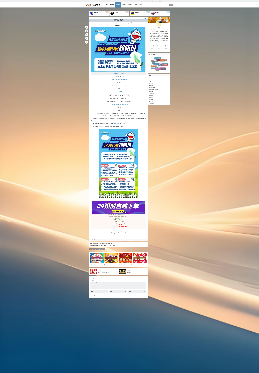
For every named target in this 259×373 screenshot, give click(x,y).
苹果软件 (146, 1)
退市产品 (151, 101)
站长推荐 (151, 91)
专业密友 (151, 99)
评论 (158, 69)
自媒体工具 (151, 103)
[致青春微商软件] (93, 4)
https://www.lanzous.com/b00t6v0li (119, 104)
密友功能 (161, 69)
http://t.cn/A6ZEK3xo (119, 91)
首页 (142, 1)
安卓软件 (151, 1)
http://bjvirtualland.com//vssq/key (119, 85)
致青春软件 (95, 243)
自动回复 (162, 68)
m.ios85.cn (123, 227)
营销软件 (151, 97)
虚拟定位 (163, 60)
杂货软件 (165, 1)
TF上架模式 (157, 66)
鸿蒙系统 (151, 95)
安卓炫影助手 (93, 264)
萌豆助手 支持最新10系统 (138, 264)
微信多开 (157, 58)
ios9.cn (121, 225)
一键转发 (156, 69)
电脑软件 (161, 1)
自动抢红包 (151, 93)
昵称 (92, 291)
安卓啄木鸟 (106, 264)
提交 (95, 295)
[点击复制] (157, 45)
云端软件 (156, 1)
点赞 (154, 66)
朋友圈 (162, 59)
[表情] (144, 288)
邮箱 (111, 291)
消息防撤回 (159, 61)
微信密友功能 (164, 67)
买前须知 (170, 1)
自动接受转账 (163, 64)
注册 (171, 4)
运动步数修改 (155, 62)
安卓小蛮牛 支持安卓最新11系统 (125, 264)
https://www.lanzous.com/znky (119, 79)
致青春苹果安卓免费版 (154, 89)
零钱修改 (154, 61)
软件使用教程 (152, 87)
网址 (130, 291)
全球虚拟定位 (154, 64)
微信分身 (110, 113)
